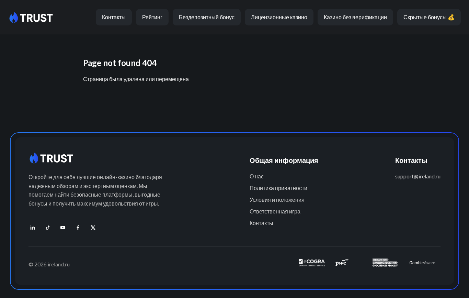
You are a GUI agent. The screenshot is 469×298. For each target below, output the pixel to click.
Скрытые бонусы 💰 (429, 17)
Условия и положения (277, 199)
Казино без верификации (355, 17)
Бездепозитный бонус (207, 17)
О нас (257, 176)
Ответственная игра (275, 211)
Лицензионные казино (279, 17)
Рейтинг (152, 17)
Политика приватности (278, 188)
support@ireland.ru (418, 176)
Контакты (114, 17)
